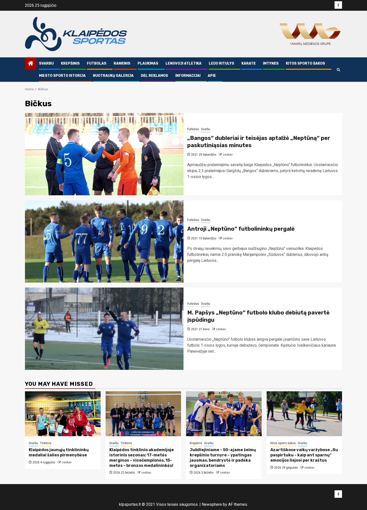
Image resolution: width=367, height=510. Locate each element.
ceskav (228, 154)
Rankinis (122, 63)
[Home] (30, 63)
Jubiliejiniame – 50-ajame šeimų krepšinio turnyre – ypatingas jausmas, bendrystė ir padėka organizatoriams (223, 457)
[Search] (338, 70)
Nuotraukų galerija (113, 76)
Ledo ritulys (221, 63)
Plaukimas (148, 63)
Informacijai (187, 76)
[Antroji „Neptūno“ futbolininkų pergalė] (104, 241)
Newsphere (212, 504)
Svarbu (46, 63)
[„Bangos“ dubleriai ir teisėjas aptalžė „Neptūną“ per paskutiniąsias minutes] (104, 154)
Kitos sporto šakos (305, 63)
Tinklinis (45, 443)
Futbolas (96, 63)
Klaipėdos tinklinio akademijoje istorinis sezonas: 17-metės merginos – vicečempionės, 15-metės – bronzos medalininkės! (141, 457)
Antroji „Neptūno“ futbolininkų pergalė (241, 228)
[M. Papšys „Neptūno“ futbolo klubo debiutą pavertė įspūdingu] (104, 329)
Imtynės (271, 63)
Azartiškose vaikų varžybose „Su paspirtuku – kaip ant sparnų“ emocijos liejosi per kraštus (304, 455)
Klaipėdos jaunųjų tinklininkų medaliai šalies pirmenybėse (59, 452)
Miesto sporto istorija (62, 76)
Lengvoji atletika (183, 63)
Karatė (248, 63)
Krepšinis (70, 63)
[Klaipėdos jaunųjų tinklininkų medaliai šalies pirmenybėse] (63, 413)
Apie (212, 76)
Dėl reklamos (154, 76)
